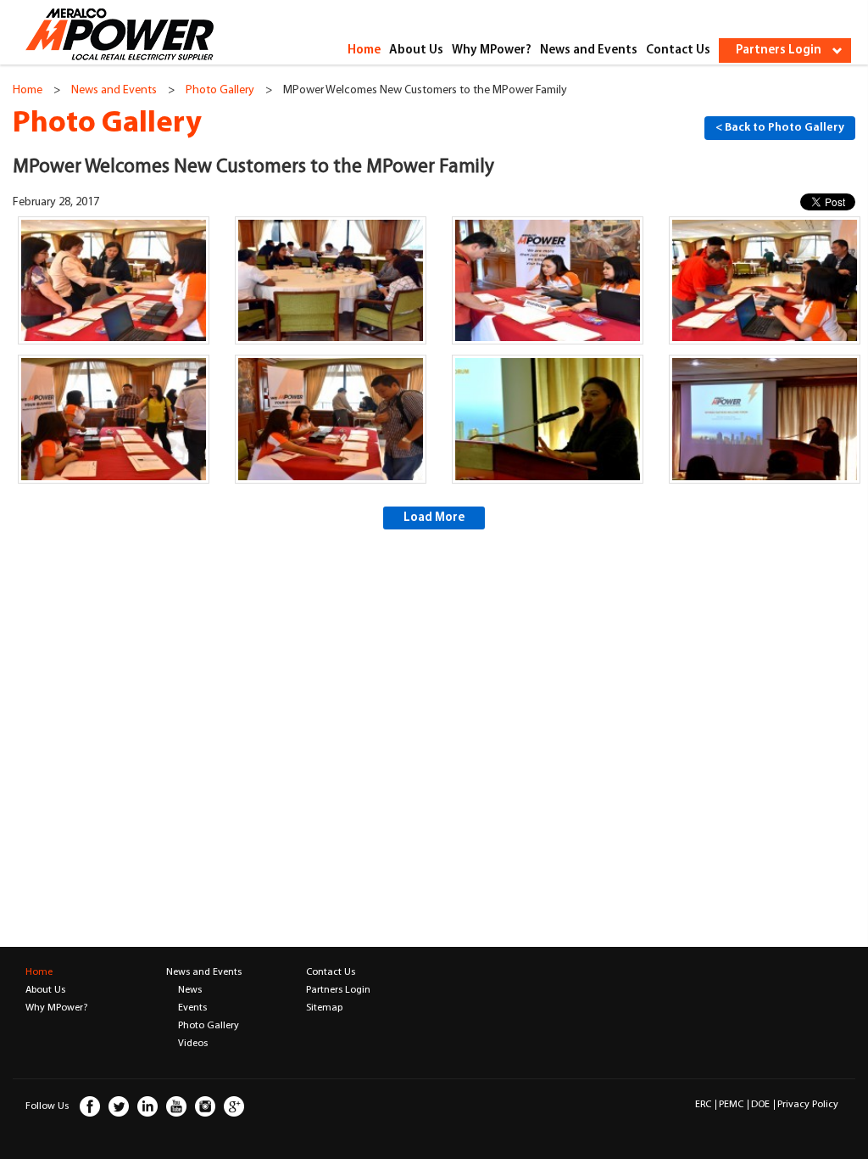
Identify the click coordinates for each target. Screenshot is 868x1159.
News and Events (588, 50)
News (190, 990)
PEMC (731, 1105)
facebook (90, 1113)
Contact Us (678, 50)
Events (192, 1008)
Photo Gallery (220, 90)
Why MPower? (491, 50)
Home (364, 50)
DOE (760, 1105)
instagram (205, 1113)
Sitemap (324, 1008)
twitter (118, 1113)
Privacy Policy (807, 1105)
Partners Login (338, 990)
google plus (234, 1113)
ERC (703, 1105)
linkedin (147, 1113)
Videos (193, 1044)
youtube (176, 1113)
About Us (416, 50)
